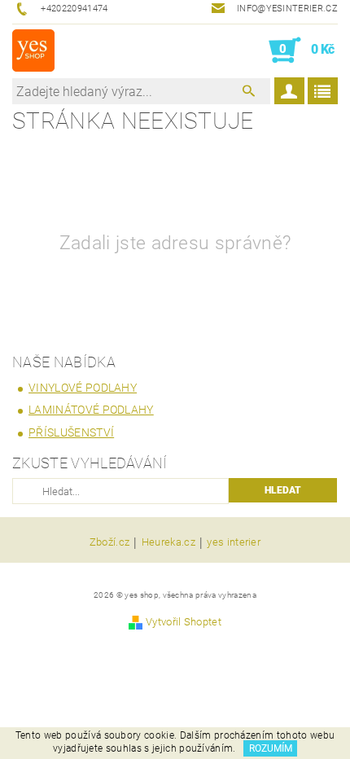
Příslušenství (71, 432)
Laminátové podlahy (91, 409)
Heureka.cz (168, 542)
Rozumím (270, 748)
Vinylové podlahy (82, 387)
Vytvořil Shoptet (183, 622)
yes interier (233, 542)
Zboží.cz (110, 542)
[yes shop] (33, 50)
